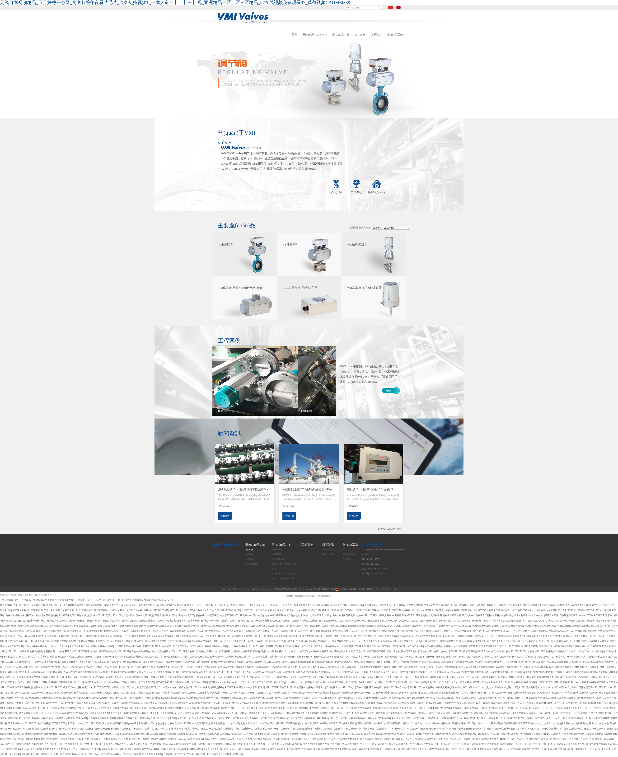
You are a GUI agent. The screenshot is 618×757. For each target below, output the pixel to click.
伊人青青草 (603, 641)
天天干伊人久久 (87, 667)
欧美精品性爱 (307, 703)
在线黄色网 (314, 626)
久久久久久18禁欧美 (215, 636)
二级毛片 (515, 687)
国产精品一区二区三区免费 (283, 723)
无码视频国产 (336, 610)
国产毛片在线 (281, 698)
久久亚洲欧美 (350, 728)
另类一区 (389, 620)
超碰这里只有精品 (64, 656)
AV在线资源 (23, 651)
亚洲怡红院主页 (78, 631)
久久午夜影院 (391, 636)
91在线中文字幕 (149, 703)
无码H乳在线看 (605, 662)
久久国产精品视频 (381, 718)
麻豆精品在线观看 (318, 641)
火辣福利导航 (203, 739)
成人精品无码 (179, 605)
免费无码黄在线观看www (281, 692)
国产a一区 (11, 677)
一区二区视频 (399, 605)
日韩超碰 (168, 734)
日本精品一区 (490, 698)
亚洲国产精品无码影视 (585, 641)
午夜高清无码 (441, 749)
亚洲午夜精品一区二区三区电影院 (406, 739)
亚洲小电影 (421, 615)
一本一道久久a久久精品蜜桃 (42, 641)
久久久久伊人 (310, 698)
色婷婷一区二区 (364, 615)
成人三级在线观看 (72, 687)
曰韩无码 (438, 728)
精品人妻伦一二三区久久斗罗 (352, 631)
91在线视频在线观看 (98, 718)
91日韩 (419, 744)
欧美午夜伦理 (339, 605)
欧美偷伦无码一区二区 (540, 713)
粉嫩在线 (440, 656)
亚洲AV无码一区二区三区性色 (256, 610)
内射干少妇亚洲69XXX (345, 636)
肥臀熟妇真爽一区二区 (114, 651)
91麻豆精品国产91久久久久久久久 (118, 631)
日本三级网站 (515, 672)
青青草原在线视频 (309, 620)
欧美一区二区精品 (431, 662)
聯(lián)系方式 (349, 554)
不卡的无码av (547, 749)
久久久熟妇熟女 (292, 615)
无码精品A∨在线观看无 (558, 626)
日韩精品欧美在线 (498, 672)
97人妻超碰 (28, 728)
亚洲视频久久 (107, 734)
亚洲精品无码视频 (488, 626)
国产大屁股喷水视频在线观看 (296, 662)
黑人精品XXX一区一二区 (209, 677)
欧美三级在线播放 (140, 739)
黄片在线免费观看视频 (126, 626)
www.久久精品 (123, 739)
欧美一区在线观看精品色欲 (99, 677)
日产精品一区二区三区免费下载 (360, 610)
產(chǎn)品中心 (340, 34)
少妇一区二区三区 (588, 662)
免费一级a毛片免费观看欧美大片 (22, 615)
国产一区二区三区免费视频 (464, 626)
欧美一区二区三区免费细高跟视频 (446, 667)
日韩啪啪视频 (545, 703)
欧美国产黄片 (520, 620)
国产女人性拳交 (526, 718)
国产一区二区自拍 (519, 739)
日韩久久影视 (492, 615)
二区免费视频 (411, 667)
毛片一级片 (308, 631)
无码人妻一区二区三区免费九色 (241, 739)
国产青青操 (385, 605)
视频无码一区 (434, 682)
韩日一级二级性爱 (235, 718)
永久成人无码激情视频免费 (296, 605)
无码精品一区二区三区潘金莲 (440, 698)
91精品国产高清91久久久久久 (204, 749)
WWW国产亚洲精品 (587, 677)
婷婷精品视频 (600, 656)
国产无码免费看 (478, 605)
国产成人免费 (428, 605)
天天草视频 (23, 626)
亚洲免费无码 (217, 662)
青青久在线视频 (343, 749)
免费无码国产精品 (394, 656)
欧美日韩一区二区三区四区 (47, 713)
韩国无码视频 (590, 631)
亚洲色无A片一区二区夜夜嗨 (586, 646)
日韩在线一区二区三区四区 (330, 739)
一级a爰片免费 (66, 703)
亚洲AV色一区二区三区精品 (454, 744)
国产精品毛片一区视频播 (532, 610)
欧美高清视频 (531, 682)
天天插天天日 (103, 687)
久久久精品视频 (506, 626)
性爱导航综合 (217, 739)
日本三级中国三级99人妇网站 (206, 744)
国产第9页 (238, 744)
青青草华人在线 (321, 744)
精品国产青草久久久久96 (515, 636)
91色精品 (573, 662)
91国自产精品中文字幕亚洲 (324, 656)
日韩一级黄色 (560, 682)
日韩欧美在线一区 (68, 682)
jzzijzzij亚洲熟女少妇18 (310, 682)
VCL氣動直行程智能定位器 (283, 578)
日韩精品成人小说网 (180, 641)
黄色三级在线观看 (290, 703)
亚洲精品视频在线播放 (349, 626)
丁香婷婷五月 (143, 692)
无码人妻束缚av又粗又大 (224, 713)
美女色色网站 (426, 728)
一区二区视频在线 (581, 713)
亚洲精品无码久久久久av (378, 698)
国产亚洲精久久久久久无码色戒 (532, 631)
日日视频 (111, 662)
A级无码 (315, 605)
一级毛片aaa (319, 687)
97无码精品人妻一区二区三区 (168, 667)
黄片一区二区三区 (53, 687)
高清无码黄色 (349, 620)
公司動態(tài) (327, 549)
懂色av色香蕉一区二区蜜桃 (248, 728)
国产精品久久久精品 (451, 662)
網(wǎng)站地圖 (382, 589)
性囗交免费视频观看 (338, 641)
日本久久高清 (503, 682)
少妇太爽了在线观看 (308, 723)
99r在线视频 (517, 682)
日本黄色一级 (441, 610)
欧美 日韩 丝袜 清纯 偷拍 (591, 651)
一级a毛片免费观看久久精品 (428, 636)
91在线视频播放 (176, 708)
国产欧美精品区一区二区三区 (287, 718)
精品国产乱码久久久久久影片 (301, 713)
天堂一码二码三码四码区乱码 (370, 651)
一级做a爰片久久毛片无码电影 (340, 615)
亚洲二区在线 (505, 708)
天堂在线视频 (419, 682)
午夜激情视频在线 (562, 646)
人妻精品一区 (326, 708)
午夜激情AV (138, 728)
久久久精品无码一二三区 (500, 692)
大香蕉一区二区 (8, 651)
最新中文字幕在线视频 (35, 646)
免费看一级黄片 (286, 708)
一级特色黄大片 (494, 718)
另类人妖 (196, 718)
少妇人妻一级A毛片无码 (78, 698)
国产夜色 (423, 667)
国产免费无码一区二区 (213, 718)
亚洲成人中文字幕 (597, 626)
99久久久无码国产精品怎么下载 (36, 672)
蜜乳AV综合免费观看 (364, 662)
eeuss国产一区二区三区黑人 (175, 646)
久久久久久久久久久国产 (297, 651)
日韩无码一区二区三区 (224, 641)
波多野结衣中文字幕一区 (445, 651)
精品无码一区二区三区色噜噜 (314, 734)
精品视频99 (326, 605)
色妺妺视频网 (491, 713)
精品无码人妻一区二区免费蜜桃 (274, 739)
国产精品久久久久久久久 (547, 718)
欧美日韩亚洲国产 (131, 749)
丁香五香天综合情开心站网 (55, 631)
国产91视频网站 (394, 713)
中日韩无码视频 (509, 723)
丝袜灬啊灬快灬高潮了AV (561, 631)
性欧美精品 (96, 651)
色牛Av (611, 626)
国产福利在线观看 (15, 749)
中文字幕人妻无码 (101, 749)
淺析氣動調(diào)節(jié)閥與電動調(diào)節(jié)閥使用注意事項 (244, 489)
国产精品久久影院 (599, 672)
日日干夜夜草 (530, 646)
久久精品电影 (398, 698)
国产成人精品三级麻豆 (29, 682)
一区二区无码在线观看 (572, 718)
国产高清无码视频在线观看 (472, 651)
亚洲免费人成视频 (163, 672)
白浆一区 (274, 620)
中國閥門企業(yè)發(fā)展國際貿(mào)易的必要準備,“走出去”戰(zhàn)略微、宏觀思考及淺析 (309, 489)
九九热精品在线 (8, 739)
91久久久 (491, 651)
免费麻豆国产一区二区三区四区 (74, 651)
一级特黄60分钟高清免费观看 (511, 605)
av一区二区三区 (28, 723)
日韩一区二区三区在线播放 (370, 620)
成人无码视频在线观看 (115, 682)
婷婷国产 (65, 636)
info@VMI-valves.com (377, 569)
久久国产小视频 (256, 646)
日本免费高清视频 (407, 703)
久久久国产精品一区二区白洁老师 (177, 713)
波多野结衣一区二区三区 (253, 636)
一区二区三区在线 (592, 708)
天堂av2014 (317, 677)
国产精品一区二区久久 (390, 687)
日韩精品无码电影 (324, 728)
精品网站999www (61, 672)
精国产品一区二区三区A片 (602, 605)
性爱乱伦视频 (218, 723)
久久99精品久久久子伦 (234, 677)
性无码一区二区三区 (268, 687)
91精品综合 (108, 626)
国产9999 (23, 605)
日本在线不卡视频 (145, 615)
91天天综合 (496, 703)
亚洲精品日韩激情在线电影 (238, 662)
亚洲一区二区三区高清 (66, 667)
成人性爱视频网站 (224, 651)
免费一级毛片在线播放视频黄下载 (65, 662)
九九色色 (119, 677)
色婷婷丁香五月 (275, 615)
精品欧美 (473, 646)
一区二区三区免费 (194, 667)
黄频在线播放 (322, 631)
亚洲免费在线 (333, 687)
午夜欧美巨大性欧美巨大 (316, 718)
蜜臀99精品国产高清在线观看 (578, 734)
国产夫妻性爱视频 (348, 723)
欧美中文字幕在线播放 (102, 646)
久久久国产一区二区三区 (414, 708)
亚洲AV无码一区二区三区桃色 (487, 636)
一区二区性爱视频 (462, 631)
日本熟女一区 (425, 651)
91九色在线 (534, 662)
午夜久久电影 (89, 687)
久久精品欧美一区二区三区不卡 (262, 677)
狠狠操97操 (91, 620)
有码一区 (19, 698)
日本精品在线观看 (325, 749)
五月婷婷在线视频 (134, 677)
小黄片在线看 (189, 656)
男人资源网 (175, 631)
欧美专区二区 (411, 656)
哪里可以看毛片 (102, 610)
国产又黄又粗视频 (150, 749)
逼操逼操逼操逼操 (12, 708)
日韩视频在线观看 (569, 615)
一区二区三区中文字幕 (599, 749)
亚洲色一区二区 (56, 677)
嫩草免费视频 (145, 605)
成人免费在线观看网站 (507, 667)
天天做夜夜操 (510, 718)
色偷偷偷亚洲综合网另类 (583, 723)
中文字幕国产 (466, 718)
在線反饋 (346, 559)
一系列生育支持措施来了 (221, 728)
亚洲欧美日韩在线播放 (525, 692)
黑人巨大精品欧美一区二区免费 (203, 754)
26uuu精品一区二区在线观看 (14, 744)
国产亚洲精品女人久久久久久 (591, 698)
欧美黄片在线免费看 (529, 749)
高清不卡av (508, 703)
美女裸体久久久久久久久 (565, 651)
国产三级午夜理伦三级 (489, 610)
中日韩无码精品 (16, 631)
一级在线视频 (90, 636)
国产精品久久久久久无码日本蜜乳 (272, 667)
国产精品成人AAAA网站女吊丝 (224, 682)
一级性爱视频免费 (48, 615)
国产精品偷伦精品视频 (133, 620)
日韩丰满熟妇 (393, 651)
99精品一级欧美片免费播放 (514, 615)
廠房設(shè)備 (376, 192)
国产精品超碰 (259, 615)
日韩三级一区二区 (343, 708)
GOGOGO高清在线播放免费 (437, 723)
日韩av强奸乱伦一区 (517, 662)
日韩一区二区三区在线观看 (554, 662)
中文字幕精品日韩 (45, 656)
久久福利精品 (293, 749)
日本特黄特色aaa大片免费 (579, 656)
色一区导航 (203, 656)
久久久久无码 (81, 703)
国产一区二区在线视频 (434, 672)
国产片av (17, 636)
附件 (274, 583)
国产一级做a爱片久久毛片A (351, 698)
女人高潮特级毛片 (277, 713)
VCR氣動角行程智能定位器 (283, 573)
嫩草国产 (504, 739)
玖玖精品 (467, 687)
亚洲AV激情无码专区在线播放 (154, 626)
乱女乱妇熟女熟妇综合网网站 (185, 626)
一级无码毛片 (275, 605)
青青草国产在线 (273, 646)
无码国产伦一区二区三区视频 (547, 708)
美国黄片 (159, 662)
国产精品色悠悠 (159, 723)
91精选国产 (397, 667)
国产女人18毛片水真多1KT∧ (456, 677)
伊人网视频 (270, 641)
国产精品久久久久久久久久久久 (19, 656)
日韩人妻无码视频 (286, 641)
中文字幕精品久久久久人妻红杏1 (435, 631)
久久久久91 (249, 744)
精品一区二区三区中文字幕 (339, 672)
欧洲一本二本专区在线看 (487, 723)
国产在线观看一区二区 (330, 620)
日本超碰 (476, 620)
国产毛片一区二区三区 (50, 744)
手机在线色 (255, 703)
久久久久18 (524, 667)
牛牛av (542, 641)
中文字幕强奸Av (604, 620)
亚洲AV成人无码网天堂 (198, 723)
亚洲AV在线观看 (540, 667)
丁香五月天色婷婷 (132, 754)
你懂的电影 (578, 667)
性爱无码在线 (174, 677)
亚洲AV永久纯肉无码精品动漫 (173, 703)
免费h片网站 (365, 682)
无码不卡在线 (134, 667)
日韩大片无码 (609, 646)
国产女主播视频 (90, 739)
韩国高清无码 (105, 636)
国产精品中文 (352, 739)
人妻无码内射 (40, 662)
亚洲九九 (246, 672)
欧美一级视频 (364, 636)
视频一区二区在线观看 (196, 682)
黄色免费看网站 (562, 723)
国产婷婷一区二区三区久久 (254, 692)
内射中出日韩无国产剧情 (156, 610)
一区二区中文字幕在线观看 (54, 620)
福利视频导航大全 (607, 631)
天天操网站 (529, 734)
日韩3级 (81, 677)
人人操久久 (547, 723)
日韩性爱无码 (332, 667)
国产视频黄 (404, 723)
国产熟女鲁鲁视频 (290, 734)
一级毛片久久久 (71, 744)
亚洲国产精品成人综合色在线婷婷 (185, 698)
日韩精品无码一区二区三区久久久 (596, 687)
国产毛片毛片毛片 (531, 687)
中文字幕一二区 (432, 744)
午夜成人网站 (442, 687)
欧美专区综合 (381, 739)
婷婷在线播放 (80, 626)
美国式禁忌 (347, 692)
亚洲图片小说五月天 (330, 692)
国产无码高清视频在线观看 (459, 713)
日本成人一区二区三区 (351, 734)
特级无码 (94, 713)
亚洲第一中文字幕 (248, 687)
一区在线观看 (605, 692)
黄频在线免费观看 (319, 651)
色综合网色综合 (21, 620)
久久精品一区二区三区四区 (408, 620)
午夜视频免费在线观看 (360, 718)
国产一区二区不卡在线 (183, 651)
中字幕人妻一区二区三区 (509, 651)
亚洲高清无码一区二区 (19, 718)
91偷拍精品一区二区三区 (384, 682)
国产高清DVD (545, 682)
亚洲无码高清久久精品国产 (280, 636)
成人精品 (334, 734)
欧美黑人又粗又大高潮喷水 (272, 749)
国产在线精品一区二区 (267, 631)
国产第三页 (559, 703)
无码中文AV (242, 703)
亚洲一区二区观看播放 (526, 641)
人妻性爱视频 (539, 626)
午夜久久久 (116, 713)
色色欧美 (19, 703)
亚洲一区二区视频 (210, 626)
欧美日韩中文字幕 (562, 713)
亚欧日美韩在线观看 (243, 667)
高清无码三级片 (409, 651)
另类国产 (338, 728)
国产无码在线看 (33, 631)
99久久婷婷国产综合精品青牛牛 (490, 662)
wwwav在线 (469, 667)
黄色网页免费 (92, 734)
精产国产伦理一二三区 (232, 708)
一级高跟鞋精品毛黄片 (156, 698)
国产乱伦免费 (359, 646)
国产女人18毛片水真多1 (166, 687)
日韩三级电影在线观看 (560, 667)
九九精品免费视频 (85, 641)
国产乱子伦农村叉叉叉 (183, 615)
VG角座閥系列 (278, 559)
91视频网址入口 (431, 620)
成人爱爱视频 (26, 713)
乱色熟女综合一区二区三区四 (89, 656)
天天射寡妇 (285, 744)
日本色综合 (5, 610)
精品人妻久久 (507, 734)
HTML (393, 589)
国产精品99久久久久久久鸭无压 (572, 744)
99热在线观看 (599, 728)
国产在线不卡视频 (66, 641)
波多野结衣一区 (427, 656)
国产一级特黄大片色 (44, 667)
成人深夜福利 (435, 615)
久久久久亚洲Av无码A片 (429, 703)
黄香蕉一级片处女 (55, 605)
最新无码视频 (50, 734)
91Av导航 (227, 667)
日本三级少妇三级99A (231, 754)
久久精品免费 (467, 692)
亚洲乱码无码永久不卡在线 (127, 646)
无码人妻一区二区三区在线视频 (454, 739)
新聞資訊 (376, 34)
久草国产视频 (406, 636)
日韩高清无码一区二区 (193, 631)
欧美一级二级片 (605, 739)
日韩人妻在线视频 (184, 636)
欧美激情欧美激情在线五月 (330, 713)
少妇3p (206, 698)
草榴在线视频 (606, 667)
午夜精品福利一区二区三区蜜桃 (152, 631)
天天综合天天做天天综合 (64, 723)
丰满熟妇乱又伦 (433, 718)
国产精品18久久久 (68, 728)
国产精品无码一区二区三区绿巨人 (43, 692)
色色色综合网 (296, 698)
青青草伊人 (240, 626)
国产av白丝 (467, 662)
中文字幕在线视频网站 (82, 672)
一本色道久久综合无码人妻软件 (93, 723)
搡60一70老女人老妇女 (155, 677)
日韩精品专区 (431, 739)
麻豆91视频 (288, 646)
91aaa (379, 703)
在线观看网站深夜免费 (169, 620)
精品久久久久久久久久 (540, 636)
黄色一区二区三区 (304, 646)
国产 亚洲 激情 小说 (35, 703)
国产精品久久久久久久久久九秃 (483, 656)
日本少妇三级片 (504, 620)
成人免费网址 (164, 651)
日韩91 (446, 636)
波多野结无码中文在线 (529, 723)
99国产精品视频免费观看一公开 (93, 728)
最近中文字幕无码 (145, 662)
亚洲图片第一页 (391, 662)
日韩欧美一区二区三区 (174, 754)
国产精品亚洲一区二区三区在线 (407, 646)
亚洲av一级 (70, 677)
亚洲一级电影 (227, 626)
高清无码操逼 (545, 646)
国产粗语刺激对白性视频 (494, 677)
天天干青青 (170, 718)
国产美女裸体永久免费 (484, 682)
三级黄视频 (353, 605)
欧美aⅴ (236, 692)
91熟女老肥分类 (574, 703)
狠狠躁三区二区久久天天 (86, 708)
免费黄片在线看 (120, 708)
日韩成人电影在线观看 (312, 615)
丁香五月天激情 (339, 703)
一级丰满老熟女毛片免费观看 (484, 744)
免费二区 (149, 728)
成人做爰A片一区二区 (221, 692)
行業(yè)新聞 (327, 554)
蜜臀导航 (34, 620)
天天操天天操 (231, 687)
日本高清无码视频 (485, 667)
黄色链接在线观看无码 (601, 744)
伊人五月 (395, 718)
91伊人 (280, 656)
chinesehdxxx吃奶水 (508, 749)
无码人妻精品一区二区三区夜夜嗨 (39, 708)
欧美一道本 (480, 718)
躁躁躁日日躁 (369, 626)
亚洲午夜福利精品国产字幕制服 (549, 672)
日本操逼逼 (317, 662)
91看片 (333, 631)
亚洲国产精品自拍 (182, 672)
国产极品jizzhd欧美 (210, 620)
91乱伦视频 (533, 728)
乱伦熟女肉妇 (413, 605)
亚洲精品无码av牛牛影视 (370, 723)
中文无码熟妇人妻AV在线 (342, 651)
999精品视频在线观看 (451, 708)
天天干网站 (378, 636)
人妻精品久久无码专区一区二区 (204, 703)
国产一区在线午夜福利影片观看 (510, 728)
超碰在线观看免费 (452, 615)
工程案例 (360, 34)
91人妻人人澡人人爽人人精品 (456, 682)
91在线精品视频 (107, 739)
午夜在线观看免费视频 (21, 687)
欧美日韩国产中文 (561, 687)
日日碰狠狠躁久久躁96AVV (549, 734)
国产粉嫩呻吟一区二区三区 (513, 744)
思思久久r (297, 744)
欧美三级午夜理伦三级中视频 (189, 734)
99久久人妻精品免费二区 (575, 605)
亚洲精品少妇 (498, 631)
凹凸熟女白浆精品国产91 (426, 641)
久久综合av (416, 723)
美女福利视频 (177, 682)
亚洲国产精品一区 (425, 734)
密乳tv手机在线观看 (403, 641)
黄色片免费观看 (523, 626)
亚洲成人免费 (469, 749)
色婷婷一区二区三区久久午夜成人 (307, 667)
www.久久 (546, 687)
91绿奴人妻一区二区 (116, 698)
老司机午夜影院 (506, 698)
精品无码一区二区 (510, 610)
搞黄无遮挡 (18, 734)
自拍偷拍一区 (566, 641)
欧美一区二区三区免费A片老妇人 (70, 754)
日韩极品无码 (14, 728)
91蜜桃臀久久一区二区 (93, 615)
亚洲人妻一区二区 (481, 631)
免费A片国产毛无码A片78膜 (175, 749)
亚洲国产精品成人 (419, 692)
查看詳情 (224, 516)
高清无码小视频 (537, 739)
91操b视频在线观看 (238, 646)
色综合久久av (282, 626)
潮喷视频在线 (571, 692)
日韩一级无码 (483, 703)
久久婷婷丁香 (488, 620)
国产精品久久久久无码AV (421, 749)
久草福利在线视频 (126, 662)
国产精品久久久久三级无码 (500, 641)
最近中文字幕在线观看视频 (528, 698)
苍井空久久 (106, 708)
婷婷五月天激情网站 (139, 723)
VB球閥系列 (277, 554)
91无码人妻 (301, 641)
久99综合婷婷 (350, 677)
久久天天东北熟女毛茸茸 (264, 656)
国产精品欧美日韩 (400, 692)
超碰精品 (226, 744)
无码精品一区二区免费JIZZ (140, 682)
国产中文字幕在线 (362, 708)
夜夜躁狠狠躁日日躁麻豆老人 (124, 718)
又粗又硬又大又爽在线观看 (160, 636)
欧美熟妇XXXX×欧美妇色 (71, 734)
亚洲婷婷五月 (130, 605)
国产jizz (562, 739)
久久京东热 (602, 723)
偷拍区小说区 (20, 641)
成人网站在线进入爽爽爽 (597, 718)
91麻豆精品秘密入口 (342, 662)
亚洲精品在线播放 (460, 605)
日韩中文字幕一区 (190, 620)
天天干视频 (190, 708)
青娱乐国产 (13, 672)
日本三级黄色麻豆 (173, 656)
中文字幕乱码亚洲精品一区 (462, 610)
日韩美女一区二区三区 (346, 682)
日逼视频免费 (212, 734)
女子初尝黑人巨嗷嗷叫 (121, 641)
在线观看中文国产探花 (69, 615)
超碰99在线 (542, 677)
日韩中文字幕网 (49, 682)
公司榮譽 (356, 192)
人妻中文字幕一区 (177, 723)
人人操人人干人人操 (58, 646)
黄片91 (574, 687)
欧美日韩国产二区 (466, 703)
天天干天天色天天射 (79, 646)
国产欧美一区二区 (39, 626)
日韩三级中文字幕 (521, 656)
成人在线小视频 (142, 641)
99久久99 (7, 641)
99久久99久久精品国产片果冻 (543, 615)
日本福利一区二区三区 (94, 662)
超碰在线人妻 (434, 677)
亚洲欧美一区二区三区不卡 (542, 744)
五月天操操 (13, 723)
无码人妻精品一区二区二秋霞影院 (548, 656)
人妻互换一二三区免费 (267, 744)
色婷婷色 (478, 713)
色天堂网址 (300, 708)
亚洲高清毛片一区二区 (463, 723)
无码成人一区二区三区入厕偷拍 (257, 682)
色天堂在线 (328, 682)
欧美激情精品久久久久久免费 (180, 662)
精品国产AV (558, 692)
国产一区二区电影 (178, 610)
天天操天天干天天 (143, 672)
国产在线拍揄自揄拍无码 (466, 728)
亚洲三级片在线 (348, 667)
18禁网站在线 (588, 620)
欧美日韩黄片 (431, 626)
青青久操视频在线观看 (577, 672)
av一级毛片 (292, 682)
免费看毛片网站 (65, 708)
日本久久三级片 (407, 744)
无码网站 (7, 620)
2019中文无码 (227, 749)
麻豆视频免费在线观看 (216, 646)
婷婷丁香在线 (138, 636)
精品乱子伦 (571, 636)
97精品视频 (81, 718)
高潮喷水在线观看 (243, 651)
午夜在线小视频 (432, 646)
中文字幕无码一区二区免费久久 (236, 615)
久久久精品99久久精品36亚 (562, 677)
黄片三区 (371, 646)
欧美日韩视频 (44, 723)
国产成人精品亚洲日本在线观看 (571, 749)
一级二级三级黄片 (186, 739)
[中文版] (390, 7)
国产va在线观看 (203, 713)
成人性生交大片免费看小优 (77, 749)
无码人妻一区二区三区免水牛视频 (221, 605)
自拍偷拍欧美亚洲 (205, 651)
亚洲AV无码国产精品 (487, 749)
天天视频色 (143, 713)
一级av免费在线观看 (411, 662)
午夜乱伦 (307, 744)
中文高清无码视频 (213, 667)
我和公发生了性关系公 (109, 620)
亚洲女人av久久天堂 (456, 656)
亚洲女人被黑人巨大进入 (68, 610)
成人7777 (510, 631)
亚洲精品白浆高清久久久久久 (252, 713)
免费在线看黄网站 (299, 626)
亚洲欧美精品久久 (589, 692)
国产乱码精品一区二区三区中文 (193, 692)
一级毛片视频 (276, 651)
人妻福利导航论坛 (333, 677)
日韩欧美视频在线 (162, 605)
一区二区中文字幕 (327, 698)
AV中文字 (466, 672)
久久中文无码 (116, 605)
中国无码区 (481, 692)
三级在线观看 (410, 713)
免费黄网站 (471, 734)
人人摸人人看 (453, 672)
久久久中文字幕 (371, 641)
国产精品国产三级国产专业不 (591, 610)
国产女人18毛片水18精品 (163, 692)
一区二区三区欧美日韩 (526, 703)
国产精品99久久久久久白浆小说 (392, 626)
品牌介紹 (336, 192)
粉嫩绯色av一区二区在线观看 (148, 734)
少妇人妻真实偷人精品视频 (361, 703)
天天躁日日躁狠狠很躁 (246, 749)
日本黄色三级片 (322, 703)
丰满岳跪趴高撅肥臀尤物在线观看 (374, 667)
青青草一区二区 (195, 605)
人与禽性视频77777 (74, 605)
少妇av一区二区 (103, 667)
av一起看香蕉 (212, 615)
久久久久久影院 (247, 631)
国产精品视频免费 (158, 708)
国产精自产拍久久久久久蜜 (49, 749)
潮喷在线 (199, 615)
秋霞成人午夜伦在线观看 (372, 713)
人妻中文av (345, 656)
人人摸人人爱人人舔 (137, 744)
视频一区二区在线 (323, 636)
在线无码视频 (95, 626)
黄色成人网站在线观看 (208, 708)
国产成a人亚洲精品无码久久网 (384, 631)
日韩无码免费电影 (34, 734)
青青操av (448, 728)
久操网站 (562, 620)
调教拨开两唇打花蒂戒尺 (297, 656)
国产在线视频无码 (416, 698)
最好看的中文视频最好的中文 (141, 651)
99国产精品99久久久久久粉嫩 (400, 734)
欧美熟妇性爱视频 (271, 703)
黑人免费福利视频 (9, 605)
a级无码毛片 (67, 692)
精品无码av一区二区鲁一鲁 (276, 728)
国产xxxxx (199, 636)
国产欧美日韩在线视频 (301, 687)
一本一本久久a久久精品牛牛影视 (260, 708)
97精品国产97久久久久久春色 (103, 703)
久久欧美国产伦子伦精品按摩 (561, 610)
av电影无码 (551, 739)
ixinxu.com (378, 573)
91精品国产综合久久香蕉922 (387, 708)
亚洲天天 (284, 687)
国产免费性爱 (162, 682)
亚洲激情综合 (383, 692)
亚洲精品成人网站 (382, 615)
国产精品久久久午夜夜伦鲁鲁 (299, 610)
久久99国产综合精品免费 (549, 605)
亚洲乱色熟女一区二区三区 (577, 728)
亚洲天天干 (444, 626)
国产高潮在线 (442, 605)
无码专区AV (112, 615)
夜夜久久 (527, 672)
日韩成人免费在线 (160, 641)
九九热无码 (76, 636)
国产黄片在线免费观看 (473, 615)
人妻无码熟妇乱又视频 (100, 692)
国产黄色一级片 (127, 615)
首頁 (294, 34)
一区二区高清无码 (522, 708)
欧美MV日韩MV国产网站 (163, 739)
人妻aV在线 (456, 687)
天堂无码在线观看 (286, 672)
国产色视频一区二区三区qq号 (581, 739)
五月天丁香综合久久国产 (491, 646)
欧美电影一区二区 (122, 636)
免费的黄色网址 (39, 677)
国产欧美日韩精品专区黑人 (485, 739)
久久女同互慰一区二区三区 (260, 626)
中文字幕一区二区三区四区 (249, 641)
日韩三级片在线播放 (461, 636)
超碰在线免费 (569, 698)
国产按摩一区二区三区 (91, 744)
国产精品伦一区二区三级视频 (537, 651)
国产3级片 (100, 672)
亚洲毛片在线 (475, 698)
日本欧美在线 (129, 713)
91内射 (582, 615)
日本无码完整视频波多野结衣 (310, 672)
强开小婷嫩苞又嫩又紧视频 (472, 641)
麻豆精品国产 (529, 677)
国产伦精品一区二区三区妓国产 (225, 672)
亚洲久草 (245, 656)
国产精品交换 (98, 698)
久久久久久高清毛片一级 (381, 672)
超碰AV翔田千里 (450, 718)
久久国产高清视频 (514, 646)
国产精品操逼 (81, 692)
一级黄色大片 (416, 626)
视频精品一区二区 (188, 687)
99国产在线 (574, 620)
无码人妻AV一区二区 (364, 692)
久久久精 (104, 713)
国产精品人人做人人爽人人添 (542, 620)
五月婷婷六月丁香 (164, 728)
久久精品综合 (427, 610)
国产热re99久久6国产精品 (303, 739)
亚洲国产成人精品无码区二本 (148, 656)
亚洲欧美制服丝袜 (409, 631)
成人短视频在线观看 (201, 641)
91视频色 (491, 605)
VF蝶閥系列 (277, 549)
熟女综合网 (552, 641)
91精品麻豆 (28, 636)
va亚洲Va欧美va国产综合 (124, 687)
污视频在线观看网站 (449, 692)
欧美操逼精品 (23, 677)
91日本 (379, 662)
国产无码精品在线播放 (97, 605)
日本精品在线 (189, 677)
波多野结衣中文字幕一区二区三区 (191, 728)
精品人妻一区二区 (338, 718)
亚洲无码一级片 (163, 615)
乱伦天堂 (433, 692)
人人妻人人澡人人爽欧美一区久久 (375, 677)
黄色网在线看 (38, 718)
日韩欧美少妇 (322, 610)
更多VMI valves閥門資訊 (390, 529)
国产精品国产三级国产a (61, 626)
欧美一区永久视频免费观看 (365, 749)
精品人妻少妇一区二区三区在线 (368, 656)
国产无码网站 (233, 636)
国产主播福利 (197, 646)
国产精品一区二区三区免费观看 (295, 677)
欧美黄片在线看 (228, 620)
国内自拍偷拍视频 (9, 713)
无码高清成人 (419, 677)
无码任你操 (386, 641)
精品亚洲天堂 (28, 754)
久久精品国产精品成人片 (90, 682)
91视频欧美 (462, 646)
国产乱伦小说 (245, 605)
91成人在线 (147, 667)
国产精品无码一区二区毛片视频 (222, 631)
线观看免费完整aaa (369, 605)
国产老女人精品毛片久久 (326, 646)
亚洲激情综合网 (502, 687)
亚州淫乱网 (151, 620)
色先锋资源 (505, 656)
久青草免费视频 (232, 656)
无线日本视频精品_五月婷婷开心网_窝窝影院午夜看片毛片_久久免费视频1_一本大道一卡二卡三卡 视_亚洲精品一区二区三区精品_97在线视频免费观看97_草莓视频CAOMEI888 (175, 2)
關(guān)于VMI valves (315, 34)
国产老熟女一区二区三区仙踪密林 (105, 754)
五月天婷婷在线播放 (374, 734)
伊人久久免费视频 (304, 636)
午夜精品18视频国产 (230, 610)
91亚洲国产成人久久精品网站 (449, 734)
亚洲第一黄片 (26, 662)
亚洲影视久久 (608, 708)
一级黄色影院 (155, 744)
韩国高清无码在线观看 (403, 615)
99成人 (327, 662)
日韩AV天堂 (6, 636)
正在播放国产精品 (124, 734)
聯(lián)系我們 (395, 34)
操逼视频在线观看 (449, 641)
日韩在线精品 (514, 677)
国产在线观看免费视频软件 (119, 672)
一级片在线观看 (37, 605)
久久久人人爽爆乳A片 (115, 744)
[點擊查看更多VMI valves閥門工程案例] (391, 390)
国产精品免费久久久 (199, 610)
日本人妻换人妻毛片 (152, 754)
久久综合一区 (232, 723)
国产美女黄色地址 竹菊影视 (26, 610)
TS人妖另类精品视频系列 (210, 687)
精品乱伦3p (279, 682)
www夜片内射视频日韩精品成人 (227, 698)
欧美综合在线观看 (270, 734)
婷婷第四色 (39, 739)
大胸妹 (578, 631)
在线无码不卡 (384, 610)
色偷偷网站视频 (76, 620)
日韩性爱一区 (405, 682)
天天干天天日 (356, 641)
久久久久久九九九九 (483, 687)
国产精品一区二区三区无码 (431, 713)
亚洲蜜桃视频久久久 (71, 739)
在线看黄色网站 (329, 626)
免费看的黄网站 (520, 713)
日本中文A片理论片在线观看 (60, 718)
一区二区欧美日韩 (489, 708)
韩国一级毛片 (399, 728)
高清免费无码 (93, 631)
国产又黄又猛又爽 (139, 708)
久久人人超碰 (367, 739)
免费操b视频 (36, 651)
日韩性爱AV (52, 703)
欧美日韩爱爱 (390, 723)
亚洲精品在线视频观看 (46, 728)
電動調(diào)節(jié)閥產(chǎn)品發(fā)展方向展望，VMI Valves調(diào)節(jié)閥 (373, 489)
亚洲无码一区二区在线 (413, 718)
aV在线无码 (412, 728)
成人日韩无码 (169, 744)
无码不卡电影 (361, 672)
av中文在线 (312, 708)
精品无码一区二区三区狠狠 (267, 662)
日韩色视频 (27, 667)
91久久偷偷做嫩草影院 (302, 728)
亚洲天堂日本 (157, 718)
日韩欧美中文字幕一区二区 (405, 610)
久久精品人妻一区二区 (291, 631)
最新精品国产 (50, 651)
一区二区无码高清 (374, 744)
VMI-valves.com (245, 589)
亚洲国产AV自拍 (44, 754)
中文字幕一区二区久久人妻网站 (419, 687)
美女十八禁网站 (261, 723)
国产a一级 (116, 749)
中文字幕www (448, 646)
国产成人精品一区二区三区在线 (126, 610)
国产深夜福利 (228, 703)
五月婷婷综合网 (579, 626)
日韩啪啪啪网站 (261, 651)
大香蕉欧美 (345, 646)
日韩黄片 (12, 682)
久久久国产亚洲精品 (130, 703)
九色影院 (531, 605)
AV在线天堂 (559, 636)
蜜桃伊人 (38, 687)
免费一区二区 (119, 667)
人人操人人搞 (391, 744)
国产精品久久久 (200, 672)
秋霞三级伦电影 (145, 687)
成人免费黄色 (31, 698)
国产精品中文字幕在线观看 (408, 672)
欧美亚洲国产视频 (119, 723)
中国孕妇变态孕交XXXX (47, 636)
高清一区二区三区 (289, 620)
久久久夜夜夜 (592, 667)
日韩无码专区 (46, 698)
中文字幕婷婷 (487, 728)
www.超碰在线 (253, 734)
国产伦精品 (602, 682)
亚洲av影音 (87, 610)
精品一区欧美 (352, 713)
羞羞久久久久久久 (573, 708)
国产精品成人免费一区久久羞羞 (253, 620)
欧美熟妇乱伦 (102, 641)
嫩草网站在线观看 (329, 723)
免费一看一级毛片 (403, 677)
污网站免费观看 (470, 708)
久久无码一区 (184, 718)
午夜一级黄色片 (136, 698)
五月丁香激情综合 (152, 646)
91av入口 (214, 610)
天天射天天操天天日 (597, 615)
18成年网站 (433, 708)
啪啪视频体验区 (480, 672)
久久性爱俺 (278, 610)
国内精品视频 (384, 646)
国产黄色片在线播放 (120, 728)
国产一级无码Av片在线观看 (118, 656)
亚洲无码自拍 (389, 703)
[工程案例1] (274, 380)
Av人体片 (476, 677)
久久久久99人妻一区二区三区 (258, 698)
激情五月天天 (260, 605)
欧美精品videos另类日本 (307, 692)
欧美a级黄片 (505, 713)
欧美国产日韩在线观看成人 (75, 713)
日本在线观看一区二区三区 (258, 718)
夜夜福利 (144, 718)
